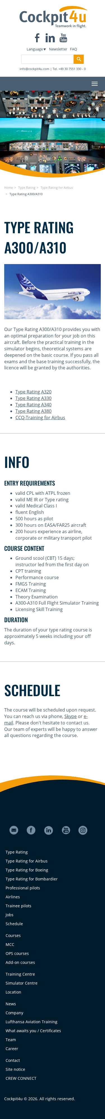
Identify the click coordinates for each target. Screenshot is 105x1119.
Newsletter (58, 49)
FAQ (73, 49)
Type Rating (26, 187)
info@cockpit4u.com (34, 69)
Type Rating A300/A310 (26, 194)
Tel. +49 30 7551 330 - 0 (69, 69)
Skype (70, 716)
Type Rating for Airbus (57, 187)
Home (8, 187)
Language (35, 49)
